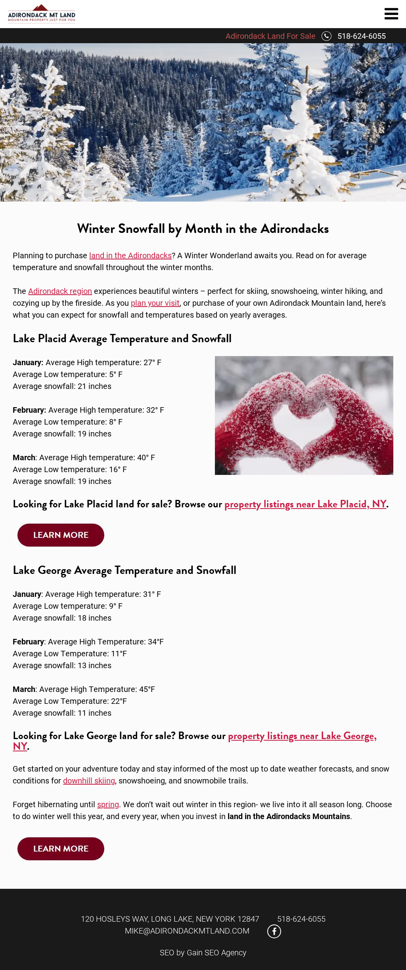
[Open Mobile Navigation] (391, 13)
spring (108, 804)
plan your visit (155, 302)
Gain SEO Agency (217, 952)
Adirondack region (60, 291)
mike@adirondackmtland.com (187, 930)
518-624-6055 (361, 35)
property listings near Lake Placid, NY (305, 504)
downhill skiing (89, 780)
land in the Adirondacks (130, 255)
